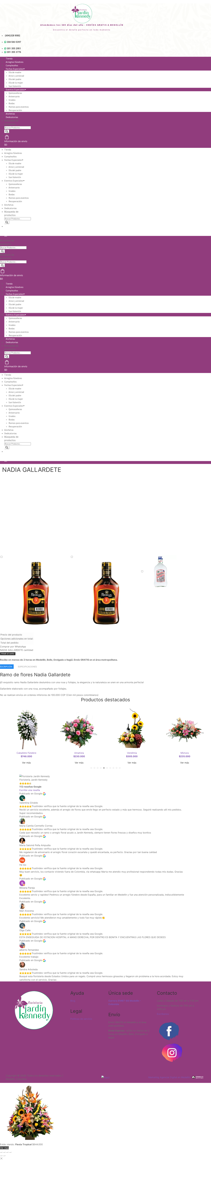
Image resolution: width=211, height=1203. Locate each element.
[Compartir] (7, 1152)
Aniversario (14, 96)
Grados (12, 99)
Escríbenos (163, 1013)
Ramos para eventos (19, 106)
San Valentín (15, 86)
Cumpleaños (12, 65)
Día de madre (15, 72)
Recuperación (15, 110)
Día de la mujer (16, 82)
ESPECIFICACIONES (27, 666)
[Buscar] (6, 131)
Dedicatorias (12, 117)
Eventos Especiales (15, 89)
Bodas (12, 103)
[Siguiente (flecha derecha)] (4, 1155)
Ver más (26, 762)
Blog (72, 1000)
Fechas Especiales (14, 68)
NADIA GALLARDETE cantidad (16, 650)
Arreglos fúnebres (14, 61)
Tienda (9, 58)
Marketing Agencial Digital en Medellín (169, 1077)
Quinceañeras (15, 93)
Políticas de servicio (81, 1018)
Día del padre (15, 79)
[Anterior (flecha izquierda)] (1, 1155)
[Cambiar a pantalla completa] (4, 1152)
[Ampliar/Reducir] (1, 1152)
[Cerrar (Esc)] (10, 1152)
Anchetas (10, 113)
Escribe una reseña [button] (29, 790)
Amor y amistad (16, 75)
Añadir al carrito (7, 654)
